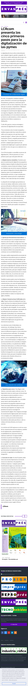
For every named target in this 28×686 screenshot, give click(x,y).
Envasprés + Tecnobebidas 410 (10, 559)
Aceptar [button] (14, 683)
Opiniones (6, 26)
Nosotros (6, 640)
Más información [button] (13, 680)
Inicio (2, 26)
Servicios (11, 640)
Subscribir (14, 624)
